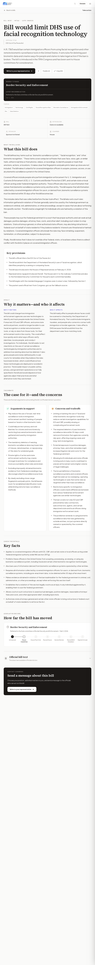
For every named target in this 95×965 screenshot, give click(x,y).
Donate (82, 4)
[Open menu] (90, 4)
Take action (86, 10)
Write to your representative (18, 71)
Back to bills (10, 10)
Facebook (46, 71)
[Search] (75, 4)
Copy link (59, 71)
